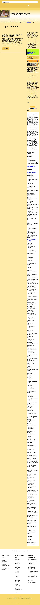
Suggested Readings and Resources (27, 598)
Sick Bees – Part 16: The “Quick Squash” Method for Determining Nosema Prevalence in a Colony (12, 35)
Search (11, 5)
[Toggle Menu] (37, 9)
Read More (6, 48)
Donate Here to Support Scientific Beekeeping (31, 52)
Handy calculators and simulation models (13, 598)
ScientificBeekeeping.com (20, 13)
